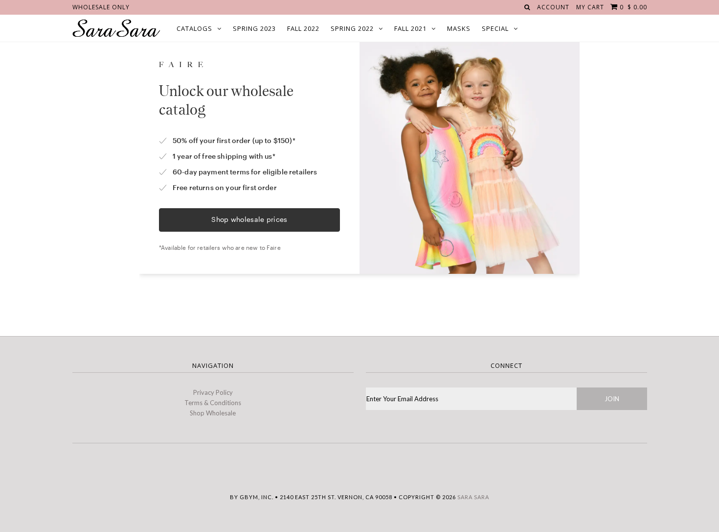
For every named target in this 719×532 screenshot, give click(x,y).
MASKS (459, 28)
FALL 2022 (303, 28)
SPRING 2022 (352, 28)
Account (553, 7)
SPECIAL (495, 28)
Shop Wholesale (213, 413)
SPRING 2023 (254, 28)
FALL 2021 (410, 28)
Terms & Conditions (212, 403)
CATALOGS (194, 28)
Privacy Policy (213, 392)
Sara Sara (473, 497)
